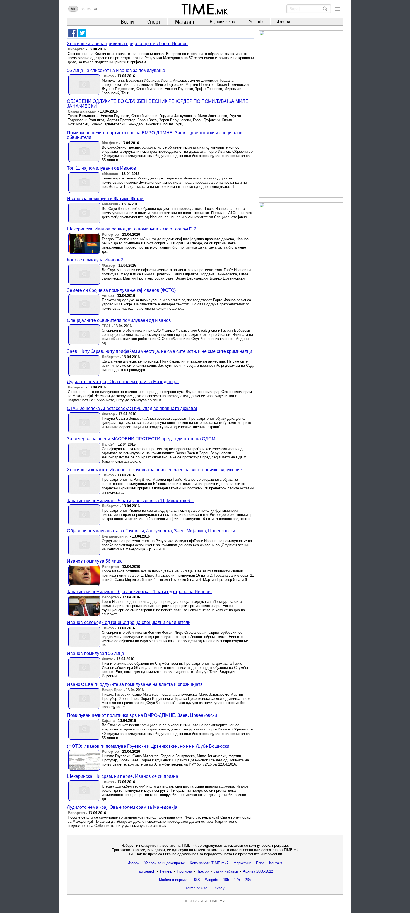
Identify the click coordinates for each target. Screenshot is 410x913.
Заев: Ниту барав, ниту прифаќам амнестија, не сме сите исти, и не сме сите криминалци (159, 351)
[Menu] (337, 9)
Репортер (110, 234)
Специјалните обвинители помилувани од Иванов (119, 320)
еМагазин (110, 174)
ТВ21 (106, 326)
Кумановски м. (115, 536)
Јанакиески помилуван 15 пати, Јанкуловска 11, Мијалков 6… (130, 500)
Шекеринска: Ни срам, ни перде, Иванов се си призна (122, 776)
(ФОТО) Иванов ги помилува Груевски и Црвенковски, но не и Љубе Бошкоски (148, 746)
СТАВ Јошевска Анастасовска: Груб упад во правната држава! (132, 408)
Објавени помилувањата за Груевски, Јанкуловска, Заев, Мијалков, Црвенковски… (153, 530)
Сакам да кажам (82, 111)
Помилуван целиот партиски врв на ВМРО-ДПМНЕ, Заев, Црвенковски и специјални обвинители (155, 135)
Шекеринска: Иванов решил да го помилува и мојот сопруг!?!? (131, 229)
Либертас (76, 49)
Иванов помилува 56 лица (94, 561)
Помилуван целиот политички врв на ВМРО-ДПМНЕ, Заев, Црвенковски (142, 715)
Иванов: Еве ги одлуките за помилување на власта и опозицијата (135, 684)
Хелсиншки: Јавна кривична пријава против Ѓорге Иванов (127, 43)
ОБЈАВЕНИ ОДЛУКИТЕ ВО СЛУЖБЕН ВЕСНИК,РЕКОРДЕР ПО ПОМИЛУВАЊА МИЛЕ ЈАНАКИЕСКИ (158, 103)
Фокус (107, 659)
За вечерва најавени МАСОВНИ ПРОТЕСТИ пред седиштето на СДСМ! (141, 438)
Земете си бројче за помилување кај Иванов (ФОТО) (121, 290)
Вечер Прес (112, 690)
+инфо (108, 76)
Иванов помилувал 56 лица (95, 653)
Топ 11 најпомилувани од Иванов (101, 168)
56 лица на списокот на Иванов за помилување (116, 70)
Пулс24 (108, 444)
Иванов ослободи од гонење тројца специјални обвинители (128, 622)
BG (89, 8)
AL (96, 8)
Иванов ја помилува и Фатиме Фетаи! (105, 198)
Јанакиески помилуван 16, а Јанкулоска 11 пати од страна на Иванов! (139, 591)
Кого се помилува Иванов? (95, 260)
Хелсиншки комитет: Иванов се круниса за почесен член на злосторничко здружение (154, 469)
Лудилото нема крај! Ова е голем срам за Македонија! (123, 381)
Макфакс (110, 143)
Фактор (108, 265)
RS (83, 8)
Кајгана (108, 720)
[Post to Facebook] (72, 33)
